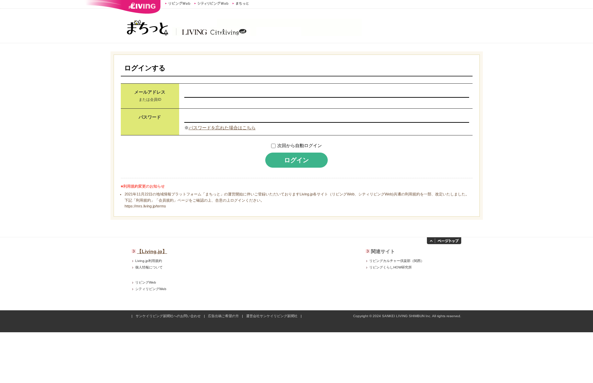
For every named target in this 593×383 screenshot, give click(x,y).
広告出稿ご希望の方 (223, 316)
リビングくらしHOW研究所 (390, 267)
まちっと (241, 3)
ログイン (296, 160)
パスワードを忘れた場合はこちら (222, 127)
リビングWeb (177, 3)
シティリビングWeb (211, 3)
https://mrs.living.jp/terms (145, 206)
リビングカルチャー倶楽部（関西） (396, 261)
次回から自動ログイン (299, 145)
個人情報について (149, 267)
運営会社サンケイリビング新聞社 (272, 316)
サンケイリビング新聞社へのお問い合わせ (168, 316)
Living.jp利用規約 (148, 261)
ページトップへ (444, 240)
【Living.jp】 (152, 251)
